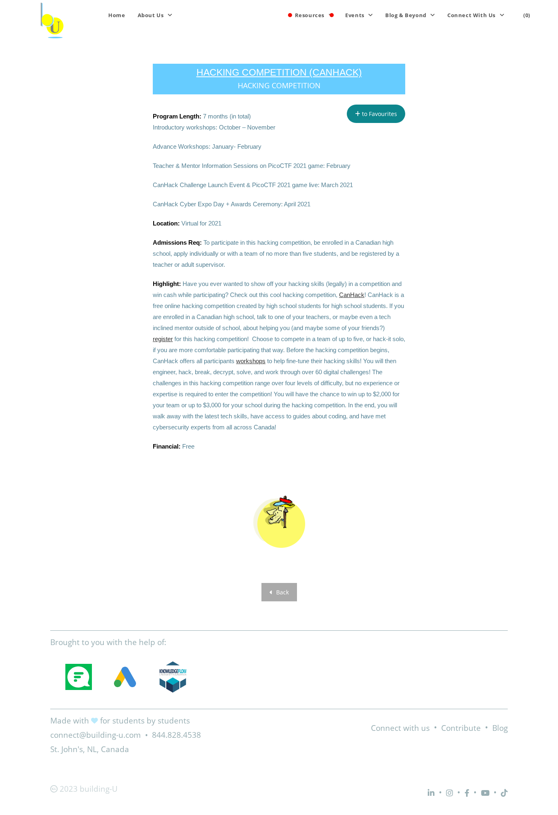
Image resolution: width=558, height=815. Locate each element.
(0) (526, 15)
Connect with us (400, 728)
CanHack (351, 294)
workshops (251, 360)
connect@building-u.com (95, 735)
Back (282, 592)
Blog (500, 728)
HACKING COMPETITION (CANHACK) (279, 72)
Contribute (461, 728)
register (163, 338)
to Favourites (378, 114)
